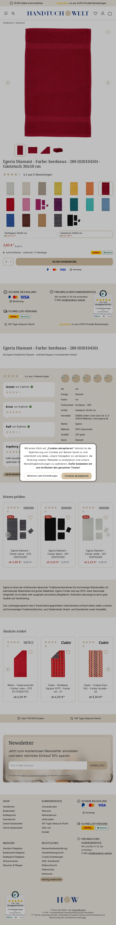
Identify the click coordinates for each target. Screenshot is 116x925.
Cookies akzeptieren (77, 475)
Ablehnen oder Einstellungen (42, 475)
